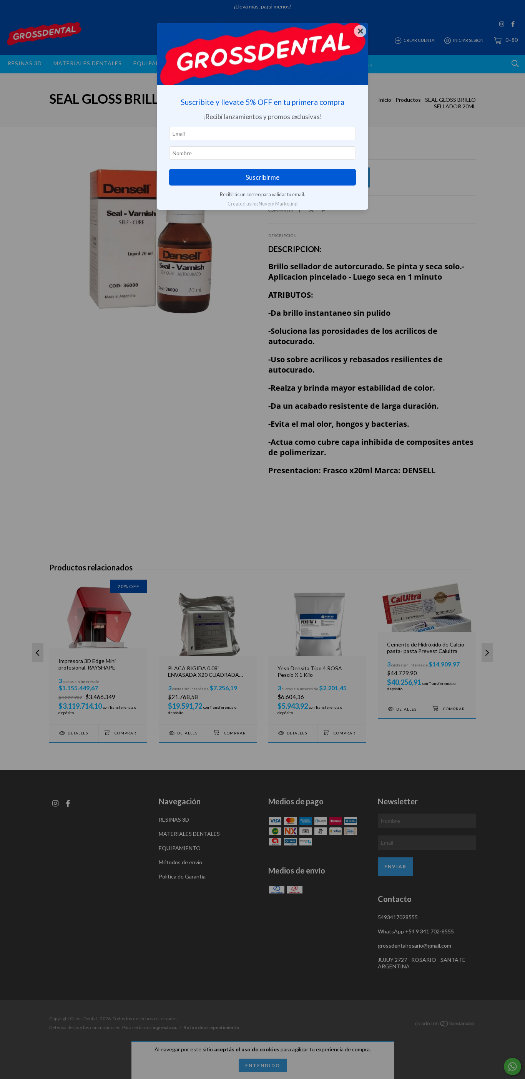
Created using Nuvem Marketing (262, 204)
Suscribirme (262, 177)
